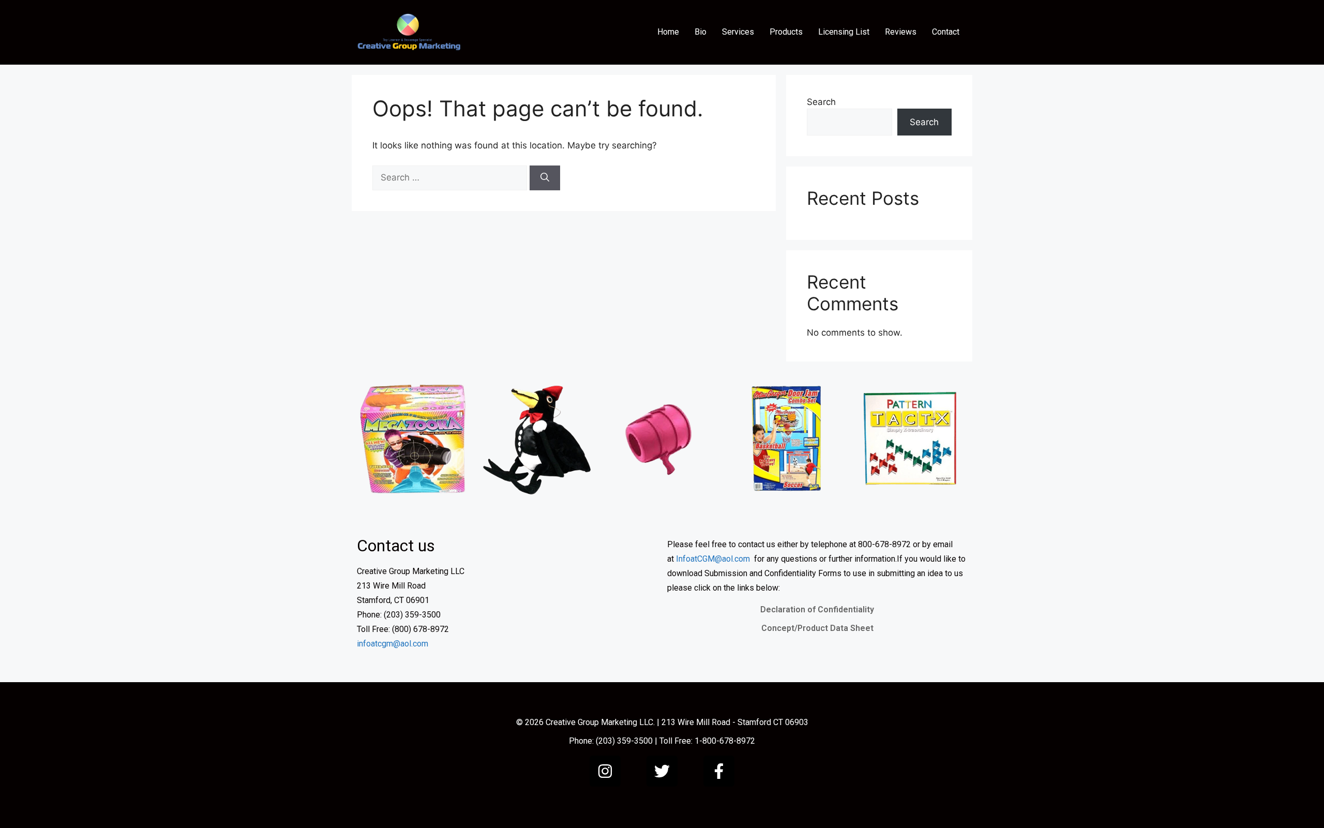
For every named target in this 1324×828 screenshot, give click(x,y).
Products (786, 32)
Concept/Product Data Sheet (817, 628)
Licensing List (843, 32)
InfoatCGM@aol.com (713, 559)
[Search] (545, 177)
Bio (700, 32)
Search (821, 102)
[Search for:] (451, 177)
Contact (945, 32)
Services (738, 32)
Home (668, 32)
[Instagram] (605, 771)
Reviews (900, 32)
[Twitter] (662, 771)
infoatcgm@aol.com (392, 644)
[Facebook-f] (718, 771)
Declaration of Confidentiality (817, 609)
